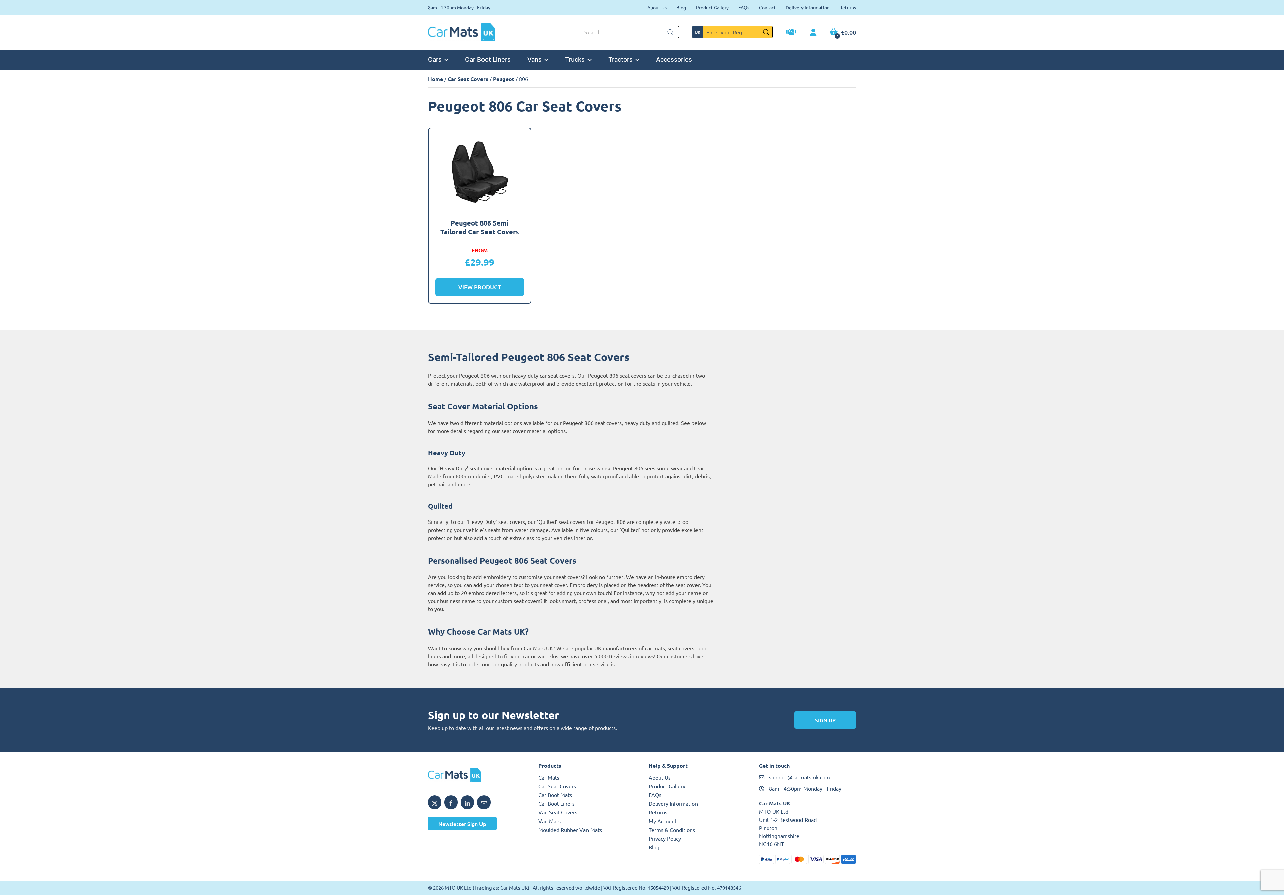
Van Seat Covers (557, 812)
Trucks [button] (575, 59)
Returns (847, 7)
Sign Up (825, 720)
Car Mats (548, 777)
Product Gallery (712, 7)
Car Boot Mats (555, 794)
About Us (657, 7)
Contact (767, 7)
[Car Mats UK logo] (476, 775)
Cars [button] (435, 59)
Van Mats (549, 820)
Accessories (674, 59)
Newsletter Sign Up (462, 823)
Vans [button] (534, 59)
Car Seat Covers (468, 78)
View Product (479, 287)
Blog (681, 7)
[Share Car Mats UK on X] (434, 802)
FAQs (743, 7)
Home (435, 78)
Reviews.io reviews (631, 656)
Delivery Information (808, 7)
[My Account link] (813, 32)
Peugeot (503, 78)
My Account (663, 820)
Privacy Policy (665, 838)
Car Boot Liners (488, 59)
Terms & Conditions (672, 829)
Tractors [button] (620, 59)
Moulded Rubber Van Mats (570, 829)
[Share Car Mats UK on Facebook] (451, 802)
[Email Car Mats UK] (484, 802)
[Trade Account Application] (791, 33)
